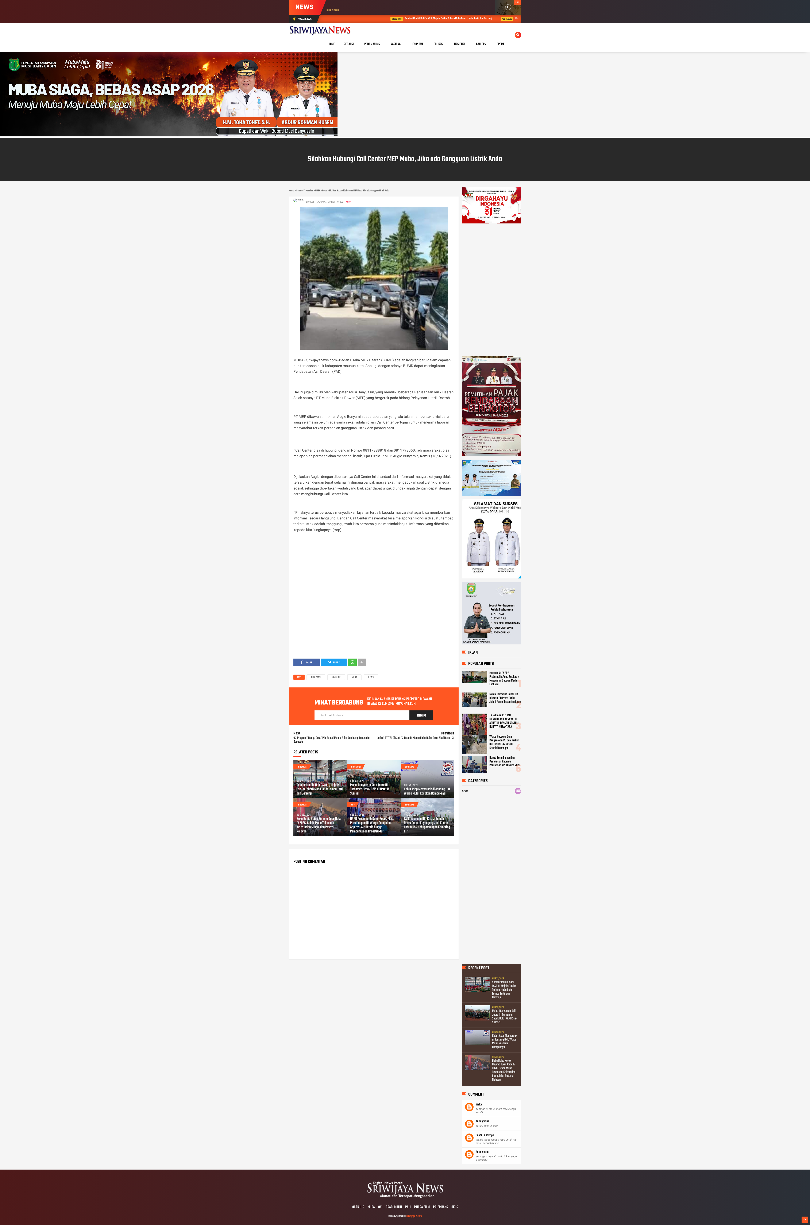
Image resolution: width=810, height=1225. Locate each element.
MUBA (354, 677)
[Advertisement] (373, 565)
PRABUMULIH (394, 1207)
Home (331, 44)
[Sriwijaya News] (405, 1198)
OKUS (454, 1207)
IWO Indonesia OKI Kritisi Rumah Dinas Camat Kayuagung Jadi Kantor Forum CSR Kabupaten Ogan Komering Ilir (427, 825)
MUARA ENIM (422, 1207)
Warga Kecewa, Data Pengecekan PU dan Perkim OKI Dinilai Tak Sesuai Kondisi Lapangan (504, 742)
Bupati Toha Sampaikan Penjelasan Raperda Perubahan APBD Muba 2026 (504, 761)
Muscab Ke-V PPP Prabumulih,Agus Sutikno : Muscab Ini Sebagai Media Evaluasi (504, 678)
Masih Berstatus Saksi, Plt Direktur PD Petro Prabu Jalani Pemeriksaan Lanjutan (505, 698)
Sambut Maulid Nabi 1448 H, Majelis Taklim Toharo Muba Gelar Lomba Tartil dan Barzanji (384, 18)
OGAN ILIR (358, 1207)
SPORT (500, 44)
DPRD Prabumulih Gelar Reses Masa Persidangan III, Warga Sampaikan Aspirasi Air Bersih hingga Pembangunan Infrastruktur (372, 825)
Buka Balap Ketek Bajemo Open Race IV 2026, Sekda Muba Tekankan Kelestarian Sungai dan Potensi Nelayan (319, 825)
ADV (353, 805)
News (371, 677)
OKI (380, 1207)
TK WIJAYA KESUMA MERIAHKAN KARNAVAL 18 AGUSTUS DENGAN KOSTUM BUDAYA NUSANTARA (503, 721)
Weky (479, 1105)
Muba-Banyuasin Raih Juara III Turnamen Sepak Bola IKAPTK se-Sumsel (486, 18)
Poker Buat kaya (485, 1135)
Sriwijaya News (414, 1216)
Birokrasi (316, 677)
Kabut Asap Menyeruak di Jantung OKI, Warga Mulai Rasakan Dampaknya (427, 791)
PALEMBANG (440, 1207)
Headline (336, 677)
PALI (408, 1207)
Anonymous (482, 1121)
